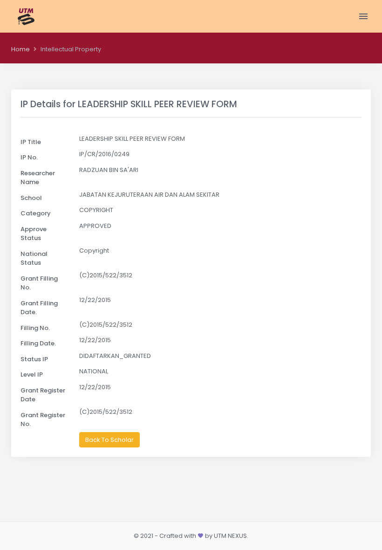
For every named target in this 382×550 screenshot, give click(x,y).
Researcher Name (37, 178)
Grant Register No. (42, 420)
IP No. (29, 157)
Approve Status (33, 234)
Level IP (31, 374)
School (31, 197)
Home (20, 49)
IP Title (30, 142)
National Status (34, 258)
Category (35, 213)
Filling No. (35, 327)
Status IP (34, 359)
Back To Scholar (109, 439)
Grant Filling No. (39, 283)
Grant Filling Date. (39, 308)
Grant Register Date (42, 395)
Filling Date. (38, 343)
